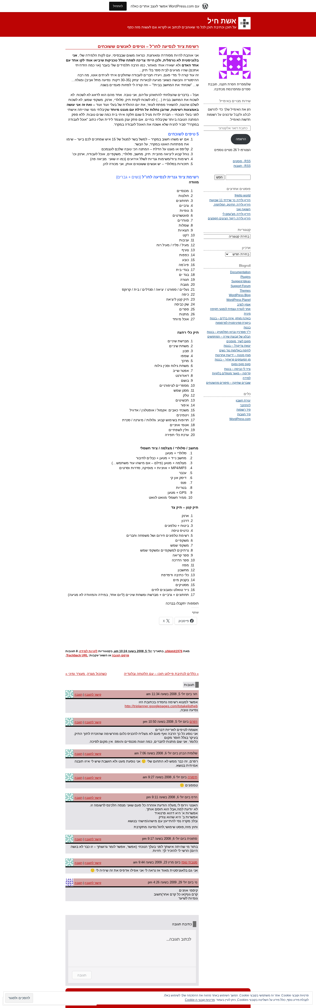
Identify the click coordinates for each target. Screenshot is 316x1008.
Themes (245, 290)
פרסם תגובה (120, 655)
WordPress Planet (238, 299)
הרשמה (241, 139)
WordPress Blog (240, 295)
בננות (247, 327)
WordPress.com (240, 418)
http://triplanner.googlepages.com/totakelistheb (161, 706)
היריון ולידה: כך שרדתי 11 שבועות (230, 200)
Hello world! (243, 195)
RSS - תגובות (242, 165)
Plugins (245, 276)
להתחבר (245, 405)
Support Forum (241, 285)
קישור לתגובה (92, 694)
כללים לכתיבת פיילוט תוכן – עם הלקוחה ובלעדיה (161, 674)
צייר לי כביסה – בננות (237, 368)
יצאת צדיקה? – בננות (237, 345)
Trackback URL (77, 655)
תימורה (192, 777)
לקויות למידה (88, 651)
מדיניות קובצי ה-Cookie (200, 1000)
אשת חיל (221, 21)
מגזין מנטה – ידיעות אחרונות (233, 355)
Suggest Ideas (241, 281)
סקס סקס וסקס (241, 364)
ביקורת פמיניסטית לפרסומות (233, 322)
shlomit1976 (173, 651)
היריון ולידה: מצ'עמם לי (236, 213)
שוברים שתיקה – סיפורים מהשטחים (228, 382)
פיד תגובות (244, 414)
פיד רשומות (244, 409)
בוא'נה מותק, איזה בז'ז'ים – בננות (230, 318)
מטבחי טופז (189, 862)
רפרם (193, 721)
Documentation (240, 272)
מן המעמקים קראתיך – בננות (233, 359)
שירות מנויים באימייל (235, 101)
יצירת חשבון (243, 400)
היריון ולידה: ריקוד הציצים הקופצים (229, 218)
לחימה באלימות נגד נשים (235, 350)
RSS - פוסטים (242, 161)
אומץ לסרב (244, 304)
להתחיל (118, 6)
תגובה (78, 694)
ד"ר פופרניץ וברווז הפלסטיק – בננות (229, 331)
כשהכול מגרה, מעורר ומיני (86, 674)
